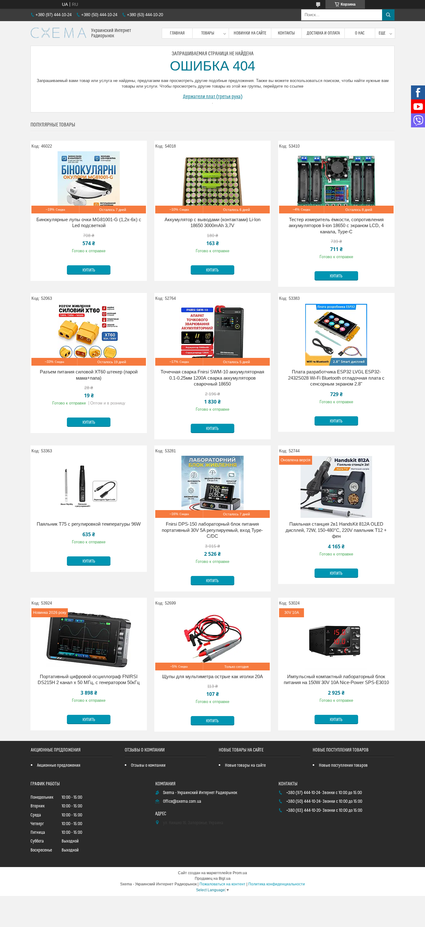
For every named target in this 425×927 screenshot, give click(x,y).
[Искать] (388, 15)
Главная (177, 33)
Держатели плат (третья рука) (212, 96)
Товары (207, 33)
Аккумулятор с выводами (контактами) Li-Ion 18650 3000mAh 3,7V (212, 222)
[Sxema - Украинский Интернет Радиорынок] (58, 33)
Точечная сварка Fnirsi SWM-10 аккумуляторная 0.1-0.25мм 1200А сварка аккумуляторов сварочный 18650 (212, 377)
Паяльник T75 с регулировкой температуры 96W (89, 524)
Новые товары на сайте (245, 765)
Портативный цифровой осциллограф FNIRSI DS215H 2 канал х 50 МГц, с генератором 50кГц (89, 679)
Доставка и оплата (323, 33)
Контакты (286, 33)
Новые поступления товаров (343, 765)
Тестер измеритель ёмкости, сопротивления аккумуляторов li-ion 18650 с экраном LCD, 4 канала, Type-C (336, 225)
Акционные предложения (58, 765)
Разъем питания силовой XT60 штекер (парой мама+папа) (89, 375)
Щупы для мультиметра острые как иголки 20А (212, 676)
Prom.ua (240, 873)
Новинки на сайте (250, 33)
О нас (360, 33)
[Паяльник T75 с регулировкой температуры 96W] (88, 487)
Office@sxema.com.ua (182, 801)
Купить (88, 270)
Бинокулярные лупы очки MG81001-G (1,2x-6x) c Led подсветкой (88, 222)
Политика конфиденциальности (276, 884)
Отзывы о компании (148, 765)
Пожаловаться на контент (222, 884)
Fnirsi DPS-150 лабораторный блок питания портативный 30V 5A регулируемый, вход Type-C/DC (212, 530)
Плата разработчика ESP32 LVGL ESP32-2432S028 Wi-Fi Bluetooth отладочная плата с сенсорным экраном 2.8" (336, 377)
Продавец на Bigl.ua (213, 878)
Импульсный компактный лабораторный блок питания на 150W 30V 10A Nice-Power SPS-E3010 (336, 679)
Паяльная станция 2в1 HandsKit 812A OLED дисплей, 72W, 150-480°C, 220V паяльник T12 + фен (336, 530)
